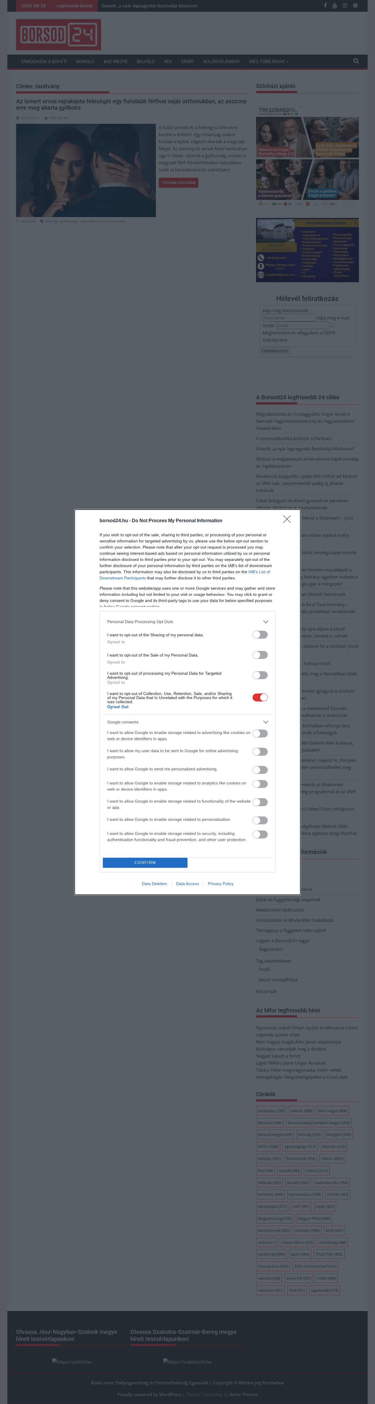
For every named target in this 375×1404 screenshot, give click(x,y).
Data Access (187, 883)
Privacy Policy (220, 883)
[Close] (288, 521)
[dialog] (187, 702)
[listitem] (187, 622)
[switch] (260, 635)
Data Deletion (154, 883)
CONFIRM (145, 862)
